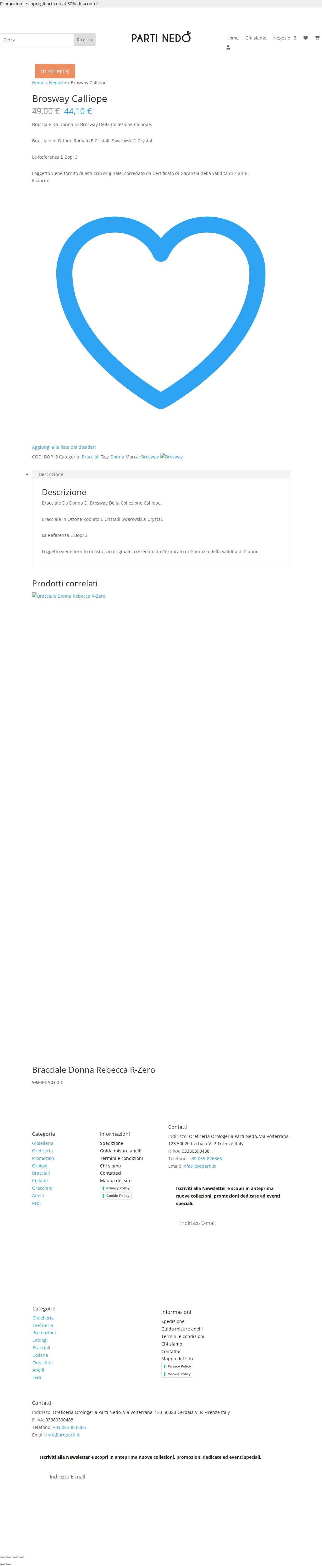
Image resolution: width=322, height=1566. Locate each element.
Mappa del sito (115, 1180)
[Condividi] (15, 1557)
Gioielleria (42, 1143)
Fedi (36, 1203)
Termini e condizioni (122, 1158)
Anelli (38, 1195)
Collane (40, 1180)
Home (232, 38)
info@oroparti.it (199, 1166)
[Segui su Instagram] (50, 1226)
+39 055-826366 (205, 1158)
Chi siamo (256, 38)
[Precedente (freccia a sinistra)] (2, 1564)
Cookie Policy (117, 1195)
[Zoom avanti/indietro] (2, 1557)
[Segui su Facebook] (37, 1226)
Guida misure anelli (121, 1151)
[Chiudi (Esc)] (21, 1557)
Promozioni (44, 1158)
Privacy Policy (118, 1188)
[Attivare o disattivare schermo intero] (8, 1557)
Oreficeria (42, 1151)
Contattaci (110, 1173)
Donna (117, 457)
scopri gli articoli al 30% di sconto (61, 4)
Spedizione (111, 1143)
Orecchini (42, 1188)
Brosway (150, 457)
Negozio (281, 38)
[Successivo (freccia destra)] (8, 1564)
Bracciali (91, 457)
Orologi (39, 1166)
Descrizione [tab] (51, 474)
